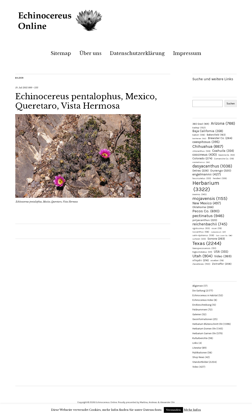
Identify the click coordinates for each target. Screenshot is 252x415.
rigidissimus (201, 228)
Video (223, 256)
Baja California (207, 131)
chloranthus (201, 151)
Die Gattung (198, 290)
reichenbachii (209, 224)
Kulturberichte (200, 338)
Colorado (202, 158)
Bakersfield (216, 134)
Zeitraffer (222, 263)
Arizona (223, 123)
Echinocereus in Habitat (205, 295)
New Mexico (206, 203)
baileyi (199, 127)
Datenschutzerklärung (137, 53)
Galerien (196, 314)
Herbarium (205, 186)
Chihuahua (207, 146)
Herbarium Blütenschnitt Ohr (207, 324)
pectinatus (208, 215)
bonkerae (199, 138)
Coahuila (223, 151)
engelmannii (206, 174)
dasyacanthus (212, 166)
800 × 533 (33, 87)
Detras (200, 170)
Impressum (187, 53)
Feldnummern (199, 309)
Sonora (216, 238)
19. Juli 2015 (21, 87)
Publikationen (199, 352)
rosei (217, 228)
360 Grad (200, 123)
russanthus (200, 232)
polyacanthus (204, 220)
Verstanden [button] (173, 409)
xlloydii (200, 260)
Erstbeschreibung (201, 304)
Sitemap (61, 53)
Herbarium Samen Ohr (204, 333)
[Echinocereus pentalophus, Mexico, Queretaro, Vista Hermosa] (78, 196)
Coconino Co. (226, 155)
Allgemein (197, 285)
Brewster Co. (220, 138)
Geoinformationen (202, 319)
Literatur (196, 347)
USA (221, 251)
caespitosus (206, 142)
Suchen (231, 103)
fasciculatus (201, 178)
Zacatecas (201, 263)
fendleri (220, 178)
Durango (220, 170)
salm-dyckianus (203, 235)
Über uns (90, 53)
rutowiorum (218, 232)
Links (195, 343)
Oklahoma (203, 207)
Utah (202, 255)
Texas (206, 243)
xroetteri (217, 260)
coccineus (204, 155)
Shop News (198, 357)
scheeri (199, 239)
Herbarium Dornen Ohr (204, 328)
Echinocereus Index (202, 300)
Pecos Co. (206, 211)
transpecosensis (204, 248)
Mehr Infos (192, 409)
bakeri (198, 135)
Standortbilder (200, 362)
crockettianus (201, 162)
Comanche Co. (224, 158)
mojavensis (209, 198)
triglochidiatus (202, 252)
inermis (199, 194)
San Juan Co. (224, 235)
